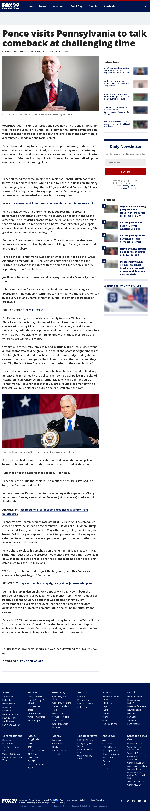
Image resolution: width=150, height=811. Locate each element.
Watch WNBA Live (136, 781)
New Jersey (7, 707)
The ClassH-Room (11, 747)
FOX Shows (7, 743)
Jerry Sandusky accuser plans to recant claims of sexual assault (133, 251)
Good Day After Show (59, 698)
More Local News (10, 714)
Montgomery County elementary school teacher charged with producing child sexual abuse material (132, 267)
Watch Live (57, 713)
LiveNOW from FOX (136, 706)
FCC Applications (110, 750)
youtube (139, 801)
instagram (133, 801)
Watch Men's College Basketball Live (137, 767)
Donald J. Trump (85, 703)
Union (105, 720)
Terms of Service (127, 188)
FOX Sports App (109, 723)
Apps (104, 740)
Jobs (104, 764)
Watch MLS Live (135, 784)
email (145, 801)
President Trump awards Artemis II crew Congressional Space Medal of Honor (117, 110)
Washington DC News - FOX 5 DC (85, 757)
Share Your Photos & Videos (12, 759)
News (6, 692)
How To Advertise (110, 754)
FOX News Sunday (11, 724)
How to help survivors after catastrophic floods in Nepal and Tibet (117, 123)
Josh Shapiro (83, 707)
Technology (57, 754)
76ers (105, 716)
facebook (122, 801)
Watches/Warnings (36, 716)
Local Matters (133, 723)
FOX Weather (33, 706)
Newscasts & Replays (133, 701)
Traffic (55, 709)
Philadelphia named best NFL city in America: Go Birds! (131, 225)
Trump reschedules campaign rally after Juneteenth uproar (55, 583)
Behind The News (35, 750)
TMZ (4, 750)
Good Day (58, 692)
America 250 (8, 696)
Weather (33, 692)
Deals (55, 747)
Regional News (87, 736)
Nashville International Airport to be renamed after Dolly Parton (117, 83)
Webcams (132, 713)
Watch (131, 692)
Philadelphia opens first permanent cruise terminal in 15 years (133, 238)
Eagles (105, 706)
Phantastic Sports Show (110, 698)
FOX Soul (131, 716)
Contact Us (107, 743)
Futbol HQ (107, 702)
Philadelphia (8, 700)
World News (8, 721)
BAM (29, 747)
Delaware (6, 710)
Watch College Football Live (134, 748)
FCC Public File (109, 747)
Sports (106, 692)
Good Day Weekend (61, 702)
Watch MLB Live (135, 753)
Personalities (108, 757)
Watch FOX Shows (11, 754)
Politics (82, 692)
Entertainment (12, 736)
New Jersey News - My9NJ (86, 744)
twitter (127, 801)
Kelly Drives (32, 757)
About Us (108, 736)
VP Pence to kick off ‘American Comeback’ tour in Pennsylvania (53, 203)
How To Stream (134, 696)
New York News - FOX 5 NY (85, 751)
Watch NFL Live (134, 743)
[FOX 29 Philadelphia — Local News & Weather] (12, 6)
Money (56, 736)
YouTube (131, 720)
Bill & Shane (33, 754)
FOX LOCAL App (85, 740)
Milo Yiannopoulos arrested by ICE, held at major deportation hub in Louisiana (117, 70)
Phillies (105, 713)
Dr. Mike (56, 727)
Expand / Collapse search (146, 6)
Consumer (57, 743)
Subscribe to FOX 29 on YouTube (122, 285)
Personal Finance (60, 750)
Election (81, 696)
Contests (6, 740)
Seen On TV (57, 720)
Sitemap (106, 768)
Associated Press (9, 51)
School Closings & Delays (36, 701)
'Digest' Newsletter (61, 706)
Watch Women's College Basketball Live (136, 775)
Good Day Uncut (60, 723)
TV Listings (107, 761)
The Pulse (32, 768)
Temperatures (34, 713)
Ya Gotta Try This (60, 716)
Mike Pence (23, 51)
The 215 (31, 761)
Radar (30, 709)
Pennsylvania (8, 703)
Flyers (105, 709)
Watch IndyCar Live (136, 762)
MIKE (29, 743)
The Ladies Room (35, 764)
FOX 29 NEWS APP (32, 661)
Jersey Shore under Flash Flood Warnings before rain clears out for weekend (116, 96)
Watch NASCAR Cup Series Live (136, 758)
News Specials (134, 709)
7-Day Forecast (34, 696)
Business (56, 740)
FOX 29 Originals (33, 737)
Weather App (33, 720)
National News (9, 717)
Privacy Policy (129, 185)
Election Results (84, 700)
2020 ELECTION (35, 310)
